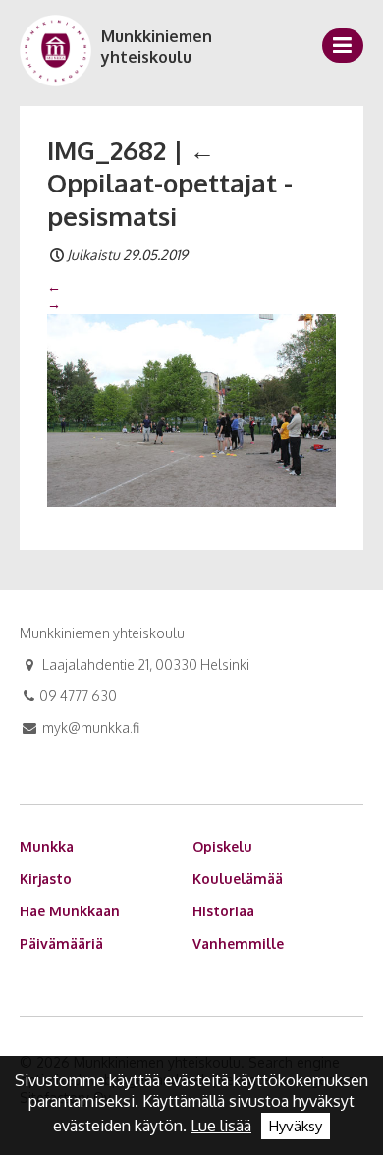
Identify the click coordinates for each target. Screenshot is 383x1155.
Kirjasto (46, 878)
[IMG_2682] (191, 408)
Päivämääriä (61, 943)
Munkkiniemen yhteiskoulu (156, 47)
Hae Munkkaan (70, 911)
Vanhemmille (238, 943)
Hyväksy (295, 1126)
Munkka (47, 846)
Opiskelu (222, 846)
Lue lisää (221, 1125)
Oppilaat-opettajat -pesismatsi (170, 183)
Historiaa (223, 911)
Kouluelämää (237, 878)
